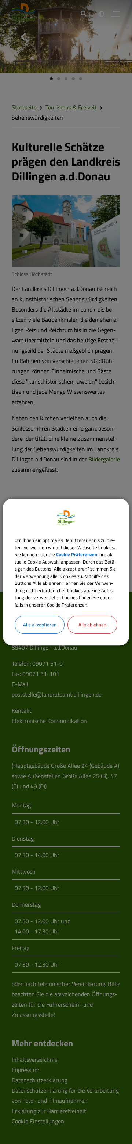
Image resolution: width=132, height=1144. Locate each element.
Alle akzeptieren (39, 624)
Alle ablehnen (92, 624)
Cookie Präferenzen (76, 554)
